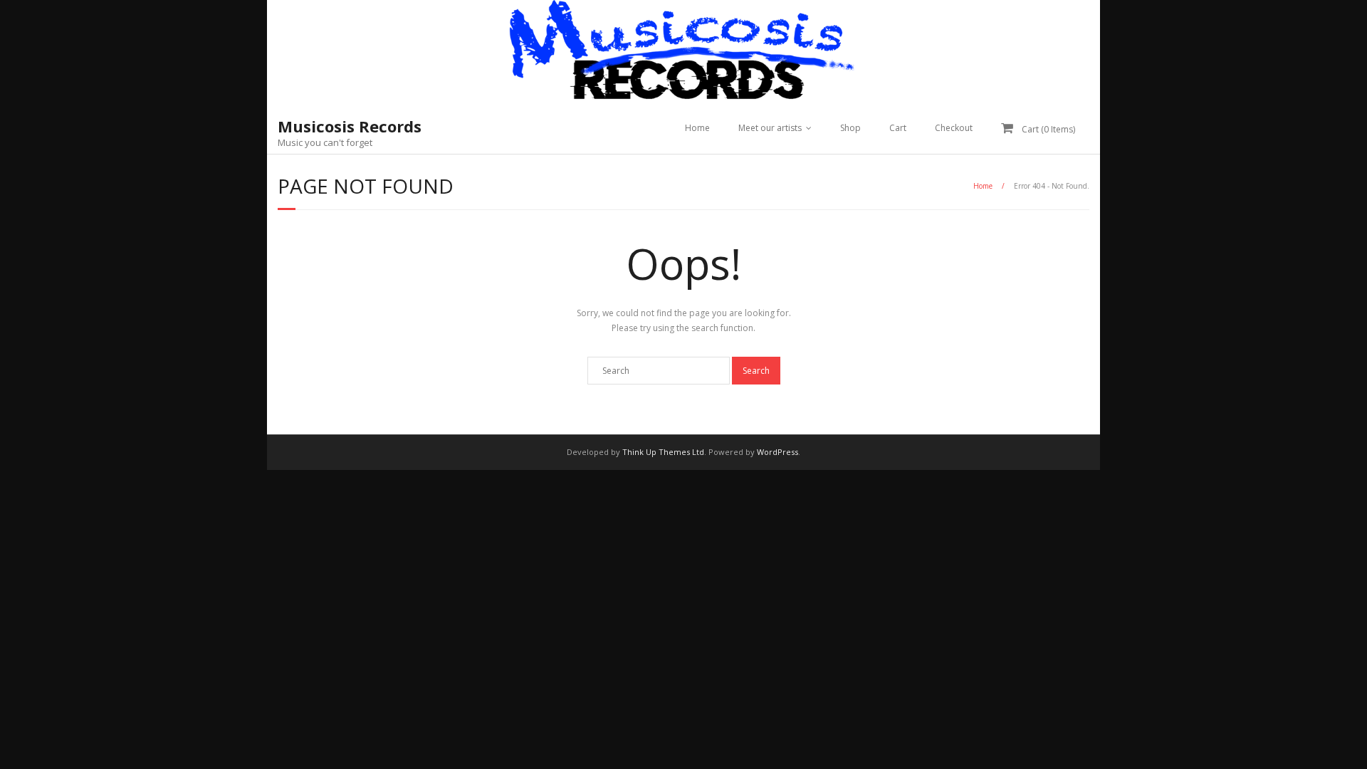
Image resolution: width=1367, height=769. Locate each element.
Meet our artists (770, 128)
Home (697, 128)
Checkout (954, 128)
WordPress (777, 451)
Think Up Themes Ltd (663, 451)
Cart (897, 128)
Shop (850, 128)
